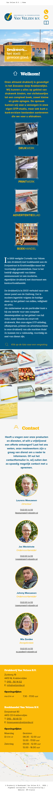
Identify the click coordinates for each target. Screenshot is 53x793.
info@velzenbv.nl (16, 685)
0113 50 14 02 (26, 509)
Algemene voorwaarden (17, 788)
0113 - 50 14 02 (14, 681)
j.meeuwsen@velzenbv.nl (26, 605)
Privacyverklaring (35, 788)
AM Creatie (30, 790)
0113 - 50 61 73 (14, 718)
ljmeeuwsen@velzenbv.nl (26, 512)
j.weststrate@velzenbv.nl (26, 559)
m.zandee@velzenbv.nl (26, 651)
